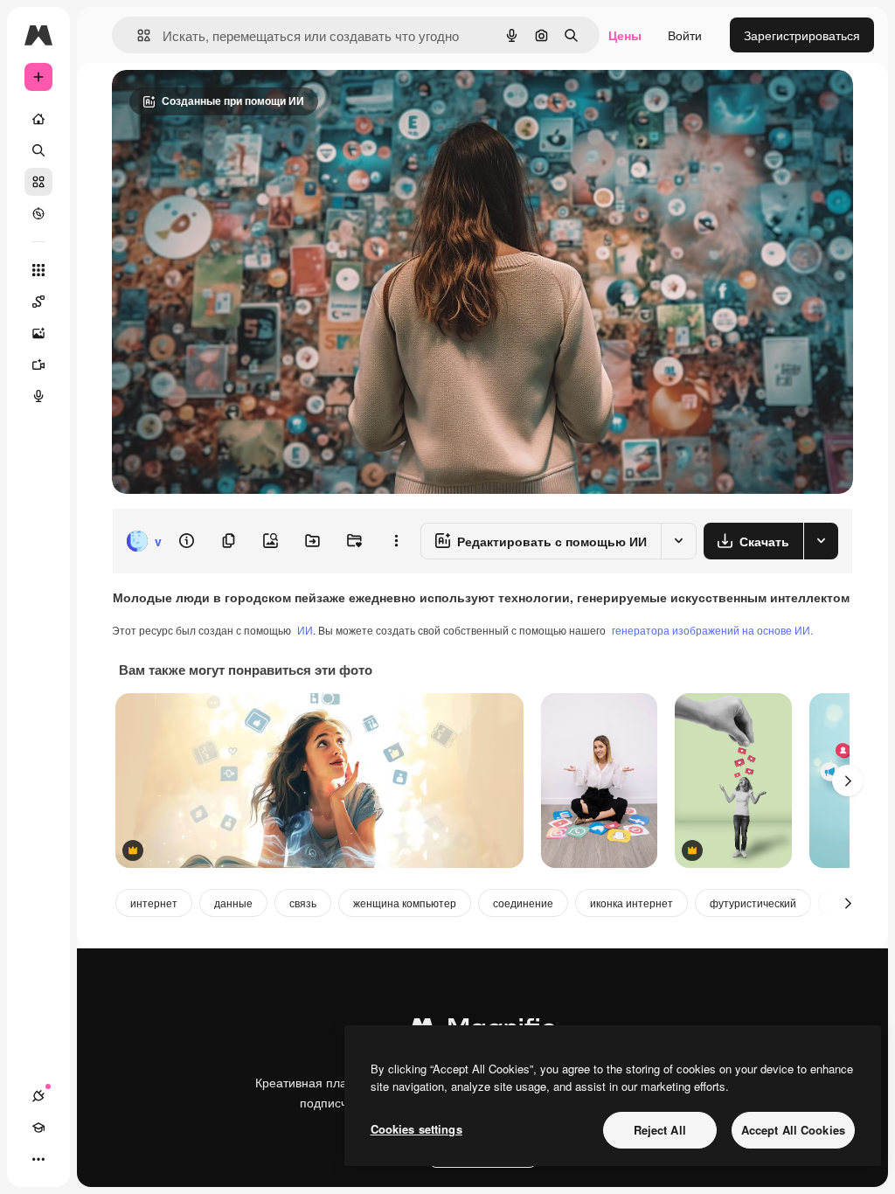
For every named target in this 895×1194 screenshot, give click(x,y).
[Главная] (38, 119)
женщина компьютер (404, 902)
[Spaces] (38, 302)
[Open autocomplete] (137, 35)
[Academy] (38, 1128)
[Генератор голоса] (38, 396)
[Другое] (38, 1159)
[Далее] (848, 780)
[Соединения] (38, 1096)
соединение (523, 902)
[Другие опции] (395, 541)
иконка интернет (631, 902)
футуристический (753, 902)
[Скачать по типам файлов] (820, 541)
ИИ (305, 629)
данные (233, 902)
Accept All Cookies (793, 1129)
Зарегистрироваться (802, 35)
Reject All (660, 1129)
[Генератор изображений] (38, 333)
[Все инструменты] (38, 270)
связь (302, 902)
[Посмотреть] (38, 213)
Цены (625, 35)
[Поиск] (38, 150)
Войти (685, 35)
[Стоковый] (38, 182)
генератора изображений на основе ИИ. (712, 629)
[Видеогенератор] (38, 364)
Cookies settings (416, 1129)
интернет (153, 902)
